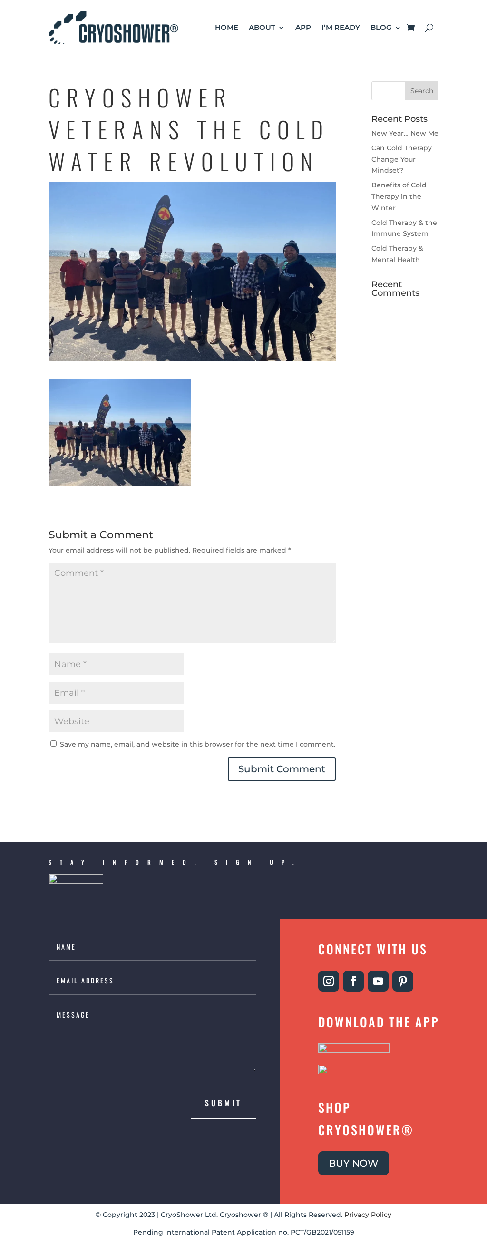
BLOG (381, 27)
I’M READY (340, 27)
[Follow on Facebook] (353, 981)
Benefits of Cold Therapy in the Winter (399, 196)
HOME (226, 27)
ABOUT (262, 27)
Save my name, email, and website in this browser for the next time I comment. (197, 744)
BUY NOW (354, 1163)
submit (223, 1103)
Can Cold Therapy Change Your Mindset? (401, 159)
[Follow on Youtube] (378, 981)
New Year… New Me (404, 133)
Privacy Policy (367, 1214)
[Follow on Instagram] (328, 981)
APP (303, 27)
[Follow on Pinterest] (402, 981)
